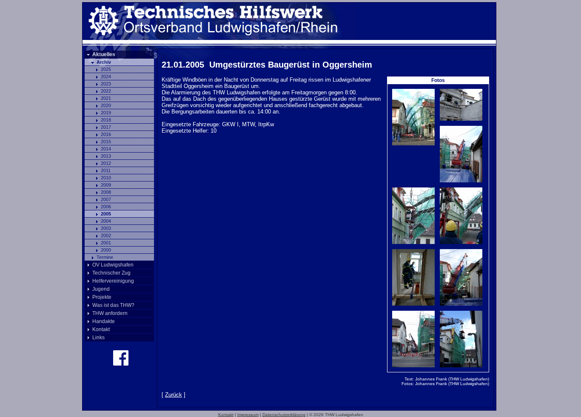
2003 (106, 228)
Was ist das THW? (113, 305)
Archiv (104, 62)
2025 (106, 69)
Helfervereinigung (113, 281)
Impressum (248, 414)
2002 (106, 235)
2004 (106, 221)
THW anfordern (110, 313)
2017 (106, 127)
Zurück (173, 394)
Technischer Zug (111, 273)
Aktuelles (103, 54)
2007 (106, 199)
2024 (106, 76)
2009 (106, 184)
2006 (106, 206)
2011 (106, 170)
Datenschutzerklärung (283, 414)
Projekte (101, 297)
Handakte (103, 321)
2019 (106, 112)
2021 (106, 98)
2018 (106, 119)
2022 (106, 91)
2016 (106, 134)
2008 (106, 192)
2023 (106, 83)
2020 (106, 105)
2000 (106, 249)
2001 (106, 242)
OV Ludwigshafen (113, 265)
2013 (106, 156)
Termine (105, 257)
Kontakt (101, 329)
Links (98, 337)
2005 (106, 213)
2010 (106, 177)
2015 (106, 141)
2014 (106, 148)
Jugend (101, 289)
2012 (106, 163)
